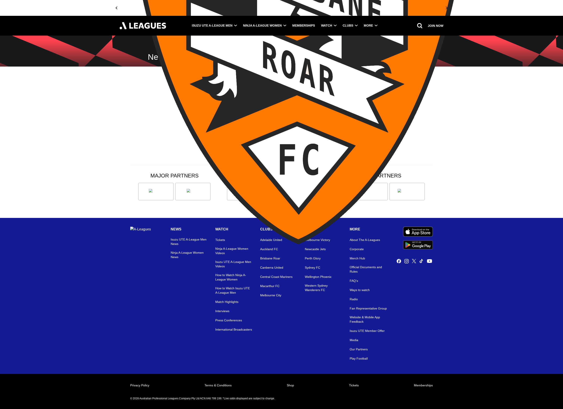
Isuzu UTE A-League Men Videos (233, 264)
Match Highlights (226, 302)
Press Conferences (228, 320)
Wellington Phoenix (318, 277)
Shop (290, 385)
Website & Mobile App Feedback (365, 319)
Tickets (354, 385)
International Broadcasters (233, 329)
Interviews (222, 311)
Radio (354, 299)
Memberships (303, 25)
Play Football (359, 358)
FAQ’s (354, 280)
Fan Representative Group (368, 308)
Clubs (348, 25)
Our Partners (359, 349)
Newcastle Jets (315, 249)
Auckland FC (269, 249)
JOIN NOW (435, 25)
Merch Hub (357, 258)
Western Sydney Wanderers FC (316, 288)
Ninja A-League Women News (187, 255)
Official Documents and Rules (366, 269)
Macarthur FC (270, 286)
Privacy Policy (139, 385)
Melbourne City (270, 295)
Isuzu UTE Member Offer (367, 331)
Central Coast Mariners (276, 277)
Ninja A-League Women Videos (231, 251)
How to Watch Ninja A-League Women (230, 277)
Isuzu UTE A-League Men (212, 25)
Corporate (357, 249)
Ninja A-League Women (262, 25)
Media (354, 340)
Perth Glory (313, 258)
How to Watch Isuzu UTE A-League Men (232, 290)
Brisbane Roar (270, 258)
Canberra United (271, 267)
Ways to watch (360, 290)
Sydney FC (312, 267)
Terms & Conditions (218, 385)
